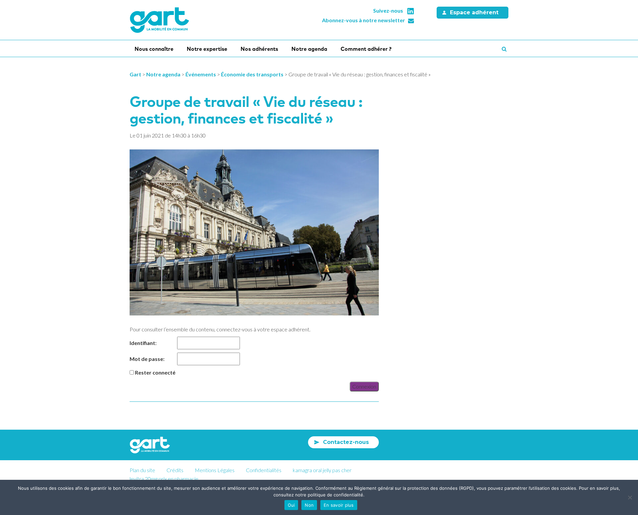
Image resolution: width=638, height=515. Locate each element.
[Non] (629, 497)
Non (309, 505)
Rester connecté (155, 372)
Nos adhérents (259, 48)
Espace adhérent (474, 12)
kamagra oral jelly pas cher (322, 470)
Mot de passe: (147, 359)
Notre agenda (309, 48)
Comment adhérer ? (366, 48)
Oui (291, 505)
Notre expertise (207, 48)
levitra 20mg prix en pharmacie (164, 478)
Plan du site (142, 470)
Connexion (364, 386)
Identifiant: (143, 343)
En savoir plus (339, 505)
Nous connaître (154, 48)
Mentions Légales (215, 470)
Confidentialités (263, 470)
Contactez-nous (346, 442)
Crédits (174, 470)
